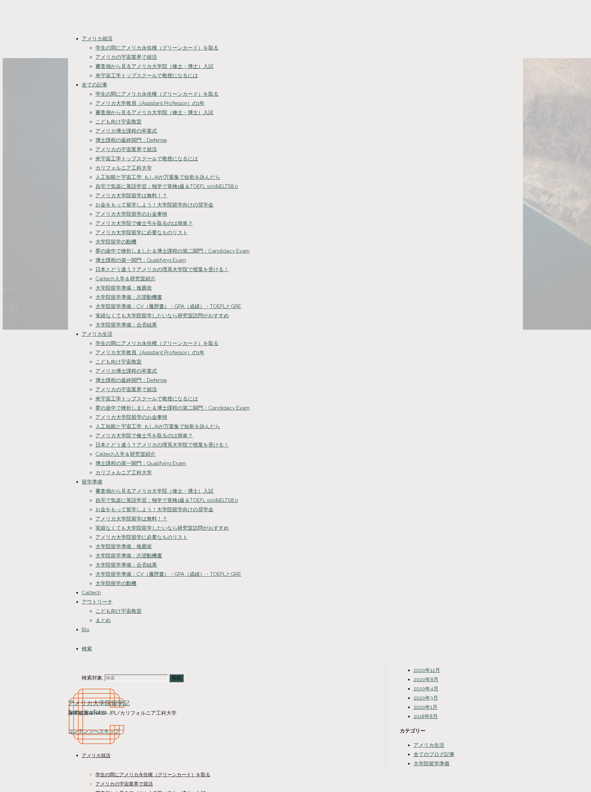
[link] (87, 649)
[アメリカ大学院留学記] (96, 763)
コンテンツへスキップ (93, 731)
